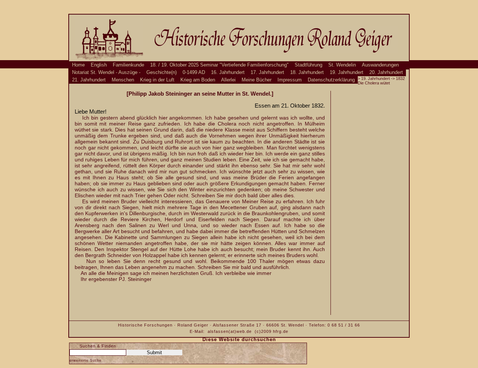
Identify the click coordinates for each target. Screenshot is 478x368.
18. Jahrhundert (307, 72)
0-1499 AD (194, 72)
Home (78, 65)
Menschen (123, 80)
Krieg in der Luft (157, 80)
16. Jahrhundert (228, 72)
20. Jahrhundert (386, 72)
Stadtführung (308, 65)
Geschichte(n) (161, 72)
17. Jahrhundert (267, 72)
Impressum (289, 80)
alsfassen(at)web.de (230, 331)
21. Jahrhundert (89, 80)
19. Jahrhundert (346, 72)
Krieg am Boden (197, 80)
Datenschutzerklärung (331, 80)
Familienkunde (128, 65)
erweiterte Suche (85, 360)
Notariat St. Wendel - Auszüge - (106, 72)
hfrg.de (280, 331)
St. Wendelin (342, 65)
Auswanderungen (380, 65)
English (99, 65)
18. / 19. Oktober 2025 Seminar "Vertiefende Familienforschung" (219, 65)
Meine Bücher (256, 80)
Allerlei (228, 80)
